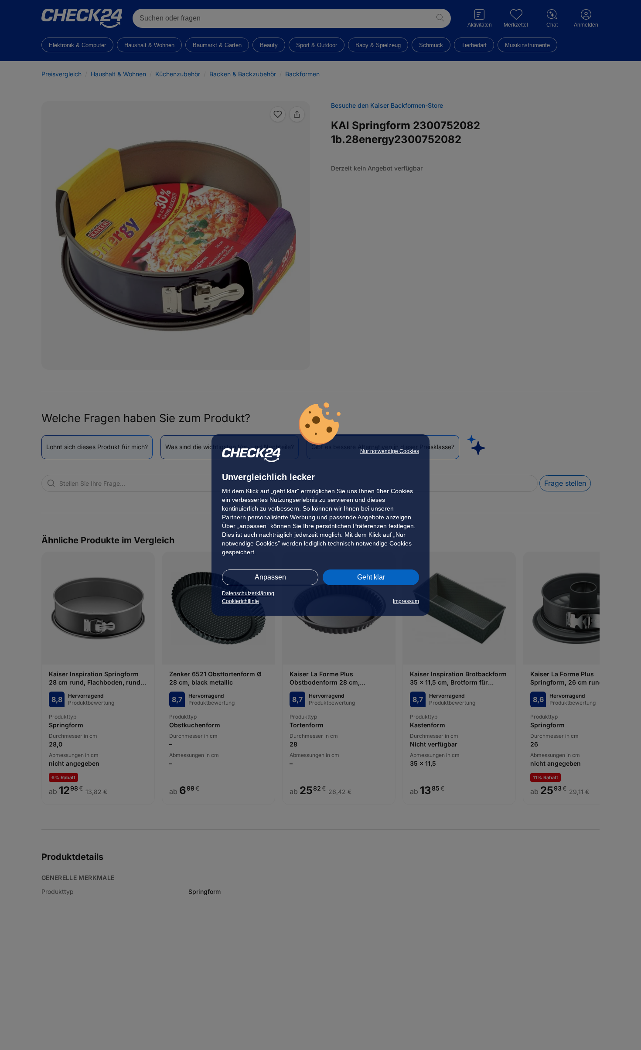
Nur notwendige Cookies (389, 451)
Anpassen (270, 577)
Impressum (406, 601)
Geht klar (371, 577)
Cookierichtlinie (240, 601)
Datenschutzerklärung (248, 593)
